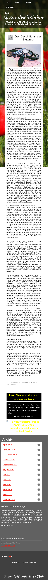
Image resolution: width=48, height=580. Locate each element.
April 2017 (7, 489)
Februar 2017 (9, 499)
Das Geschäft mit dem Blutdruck (28, 38)
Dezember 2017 (10, 454)
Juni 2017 (7, 479)
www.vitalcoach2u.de (8, 546)
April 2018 (7, 444)
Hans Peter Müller (24, 382)
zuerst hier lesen (25, 399)
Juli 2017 (6, 474)
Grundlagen (34, 382)
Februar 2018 (9, 449)
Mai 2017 (7, 484)
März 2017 (7, 494)
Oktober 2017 (9, 459)
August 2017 (8, 469)
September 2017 (10, 464)
